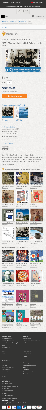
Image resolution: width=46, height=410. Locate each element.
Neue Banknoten (27, 354)
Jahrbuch (19, 304)
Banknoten (27, 352)
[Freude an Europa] (22, 178)
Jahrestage (5, 146)
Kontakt (4, 376)
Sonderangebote (27, 363)
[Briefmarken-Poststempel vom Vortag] (8, 178)
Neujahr (32, 204)
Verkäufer (4, 354)
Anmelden (5, 3)
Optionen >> (5, 27)
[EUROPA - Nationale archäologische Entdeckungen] (36, 233)
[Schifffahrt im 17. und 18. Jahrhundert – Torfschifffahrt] (36, 316)
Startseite (5, 22)
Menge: (4, 82)
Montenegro (23, 22)
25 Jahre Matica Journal (9, 223)
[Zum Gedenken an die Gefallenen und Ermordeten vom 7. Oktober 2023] (8, 295)
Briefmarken (13, 22)
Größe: (4, 136)
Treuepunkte (5, 372)
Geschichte (5, 150)
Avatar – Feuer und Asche (24, 263)
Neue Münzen (27, 338)
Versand (25, 367)
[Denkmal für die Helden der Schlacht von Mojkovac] (22, 215)
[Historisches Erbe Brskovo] (36, 178)
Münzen (26, 336)
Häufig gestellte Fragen (8, 367)
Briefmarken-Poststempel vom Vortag (13, 186)
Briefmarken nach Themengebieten (11, 343)
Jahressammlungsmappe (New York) (13, 324)
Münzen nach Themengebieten (31, 341)
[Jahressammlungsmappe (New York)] (8, 316)
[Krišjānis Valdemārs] (8, 275)
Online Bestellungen (28, 374)
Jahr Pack (19, 324)
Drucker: (4, 134)
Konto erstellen (15, 3)
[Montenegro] (4, 33)
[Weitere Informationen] (8, 164)
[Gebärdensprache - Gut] (36, 275)
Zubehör (5, 352)
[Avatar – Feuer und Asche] (22, 255)
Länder (3, 345)
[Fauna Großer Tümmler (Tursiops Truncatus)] (8, 233)
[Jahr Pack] (22, 316)
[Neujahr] (36, 196)
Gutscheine (26, 369)
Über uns (4, 365)
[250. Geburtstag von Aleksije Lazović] (8, 196)
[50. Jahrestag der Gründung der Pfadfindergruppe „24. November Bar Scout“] (36, 255)
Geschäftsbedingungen (29, 365)
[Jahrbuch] (22, 295)
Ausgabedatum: (6, 129)
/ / (38, 2)
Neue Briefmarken (7, 338)
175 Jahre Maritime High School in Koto (28, 241)
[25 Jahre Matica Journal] (8, 215)
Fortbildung (5, 148)
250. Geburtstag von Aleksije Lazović (13, 204)
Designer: (5, 131)
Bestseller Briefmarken (8, 341)
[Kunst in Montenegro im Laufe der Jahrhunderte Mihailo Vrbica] (36, 215)
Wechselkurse (5, 369)
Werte (3, 139)
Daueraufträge (5, 347)
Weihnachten (20, 284)
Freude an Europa (21, 186)
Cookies (4, 374)
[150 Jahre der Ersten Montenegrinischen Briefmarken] (22, 196)
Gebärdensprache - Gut (37, 284)
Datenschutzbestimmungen (30, 372)
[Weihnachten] (22, 275)
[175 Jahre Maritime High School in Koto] (8, 112)
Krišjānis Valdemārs (8, 284)
